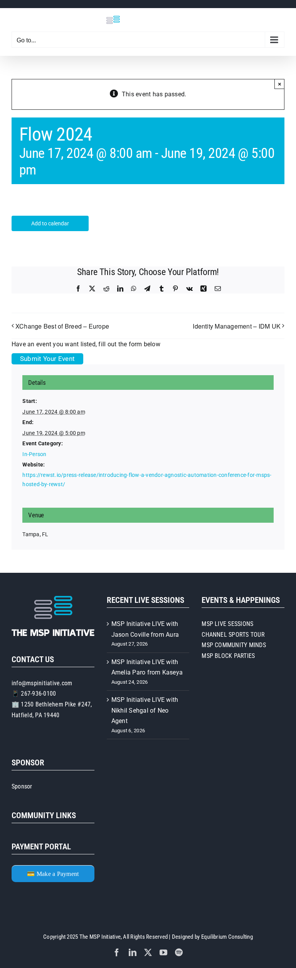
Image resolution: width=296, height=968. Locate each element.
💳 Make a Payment (53, 874)
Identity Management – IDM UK (237, 326)
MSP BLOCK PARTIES (228, 655)
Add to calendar (50, 223)
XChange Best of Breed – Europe (62, 326)
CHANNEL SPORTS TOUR (233, 634)
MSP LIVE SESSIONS (227, 623)
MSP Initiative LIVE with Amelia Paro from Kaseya (147, 667)
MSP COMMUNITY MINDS (234, 645)
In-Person (34, 454)
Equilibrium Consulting (227, 936)
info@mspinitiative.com (42, 683)
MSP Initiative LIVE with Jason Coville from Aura (145, 629)
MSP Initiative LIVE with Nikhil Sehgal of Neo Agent (144, 710)
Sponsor (22, 786)
